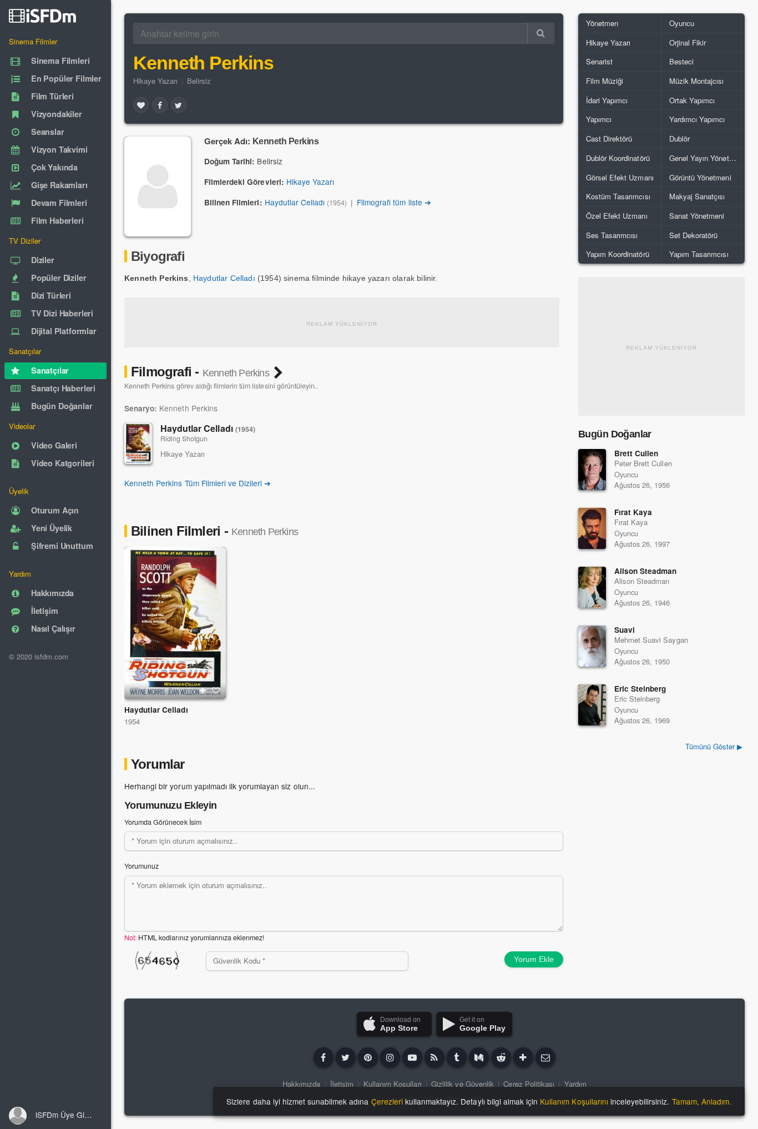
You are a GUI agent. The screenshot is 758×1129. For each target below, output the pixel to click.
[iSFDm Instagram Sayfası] (390, 1057)
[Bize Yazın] (545, 1057)
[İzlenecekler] (202, 690)
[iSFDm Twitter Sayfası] (346, 1057)
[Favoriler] (141, 105)
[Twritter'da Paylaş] (178, 105)
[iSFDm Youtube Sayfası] (412, 1057)
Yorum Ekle (534, 959)
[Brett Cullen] (592, 469)
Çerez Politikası (528, 1083)
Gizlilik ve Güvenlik (462, 1083)
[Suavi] (592, 646)
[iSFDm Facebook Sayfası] (323, 1057)
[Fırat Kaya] (592, 528)
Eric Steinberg (640, 688)
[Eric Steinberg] (592, 704)
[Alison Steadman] (592, 587)
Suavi (624, 629)
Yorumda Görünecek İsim (162, 822)
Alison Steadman (645, 571)
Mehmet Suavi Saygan (651, 639)
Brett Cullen (636, 453)
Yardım (575, 1083)
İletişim (341, 1083)
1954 (132, 721)
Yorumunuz (141, 866)
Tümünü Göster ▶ (713, 746)
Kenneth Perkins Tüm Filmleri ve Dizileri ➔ (197, 482)
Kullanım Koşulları (392, 1083)
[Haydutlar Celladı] (138, 443)
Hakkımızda (301, 1083)
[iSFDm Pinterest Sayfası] (368, 1057)
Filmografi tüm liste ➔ (394, 202)
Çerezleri (387, 1101)
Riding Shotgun (184, 438)
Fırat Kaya (633, 512)
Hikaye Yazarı (155, 80)
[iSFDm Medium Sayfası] (479, 1057)
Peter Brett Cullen (643, 463)
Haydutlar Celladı (295, 202)
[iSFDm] (42, 15)
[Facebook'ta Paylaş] (160, 105)
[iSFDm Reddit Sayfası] (501, 1057)
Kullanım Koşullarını (574, 1101)
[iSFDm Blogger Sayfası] (434, 1057)
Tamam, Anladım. (701, 1101)
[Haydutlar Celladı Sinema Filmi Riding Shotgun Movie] (175, 623)
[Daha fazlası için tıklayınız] (523, 1057)
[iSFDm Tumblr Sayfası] (457, 1057)
